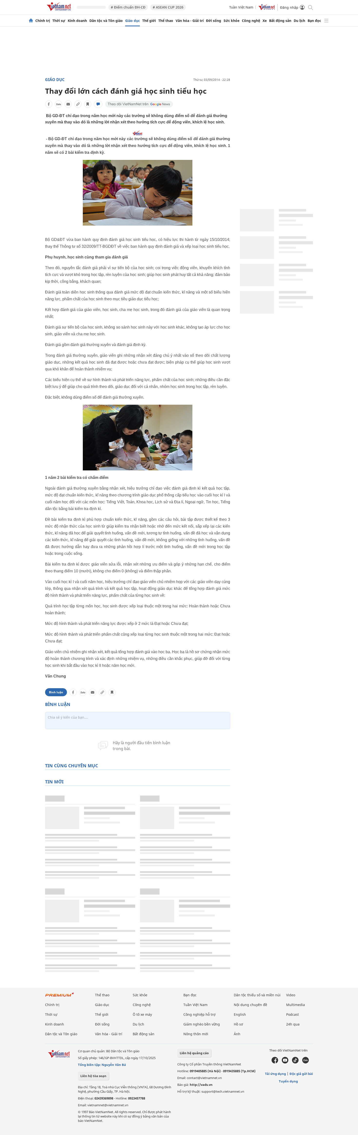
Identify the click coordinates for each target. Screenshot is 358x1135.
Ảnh (237, 1034)
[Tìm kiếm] (310, 7)
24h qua (293, 1024)
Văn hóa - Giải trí (190, 20)
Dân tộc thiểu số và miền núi (257, 995)
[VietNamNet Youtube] (285, 1062)
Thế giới (149, 20)
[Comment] (98, 104)
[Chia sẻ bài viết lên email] (68, 104)
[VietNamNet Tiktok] (295, 1062)
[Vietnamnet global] (266, 9)
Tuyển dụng (288, 1081)
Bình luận (56, 692)
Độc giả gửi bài (301, 1073)
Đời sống (213, 20)
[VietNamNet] (31, 20)
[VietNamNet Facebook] (275, 1062)
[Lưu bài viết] (87, 104)
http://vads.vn (201, 1084)
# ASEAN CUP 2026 (168, 7)
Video (290, 995)
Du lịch (299, 20)
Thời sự (58, 20)
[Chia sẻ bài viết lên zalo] (58, 104)
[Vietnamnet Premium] (59, 997)
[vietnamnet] (59, 12)
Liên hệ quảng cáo (194, 1053)
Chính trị (42, 20)
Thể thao (165, 20)
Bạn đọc (314, 20)
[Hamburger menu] (326, 21)
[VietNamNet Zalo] (305, 1062)
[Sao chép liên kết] (78, 104)
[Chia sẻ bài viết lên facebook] (48, 104)
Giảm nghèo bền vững (201, 1024)
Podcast (292, 1014)
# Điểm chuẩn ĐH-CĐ (128, 7)
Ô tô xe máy (142, 1014)
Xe (265, 20)
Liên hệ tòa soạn (93, 1076)
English (240, 1014)
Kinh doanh (77, 20)
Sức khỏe (231, 20)
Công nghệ (251, 20)
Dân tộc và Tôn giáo (106, 20)
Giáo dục (132, 20)
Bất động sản (280, 20)
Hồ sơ (238, 1024)
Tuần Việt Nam (241, 7)
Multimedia (295, 1004)
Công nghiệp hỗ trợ (199, 1014)
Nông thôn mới (195, 1034)
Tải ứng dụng (275, 1073)
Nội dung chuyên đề (250, 1004)
